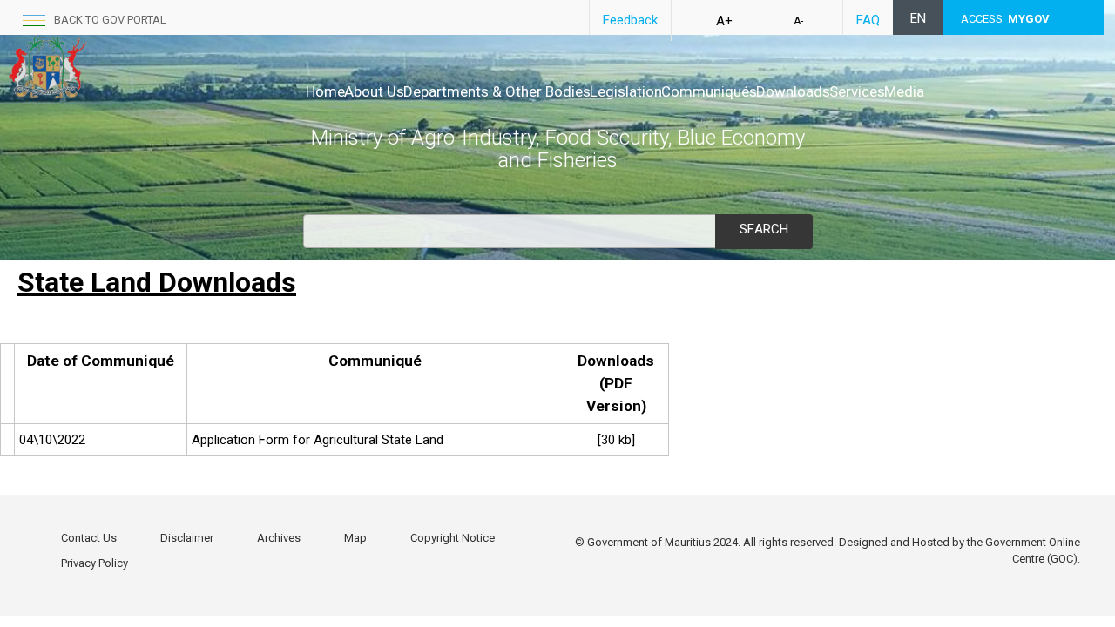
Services (857, 91)
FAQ (868, 20)
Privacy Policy (94, 563)
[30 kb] (616, 440)
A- (798, 21)
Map (355, 537)
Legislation (626, 91)
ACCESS (1005, 18)
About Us (374, 91)
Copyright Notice (452, 537)
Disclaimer (186, 537)
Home (325, 91)
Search (764, 229)
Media (904, 91)
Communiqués (709, 91)
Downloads (793, 91)
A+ (724, 21)
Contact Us (89, 537)
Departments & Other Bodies (497, 91)
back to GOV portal (110, 19)
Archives (279, 537)
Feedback (630, 20)
